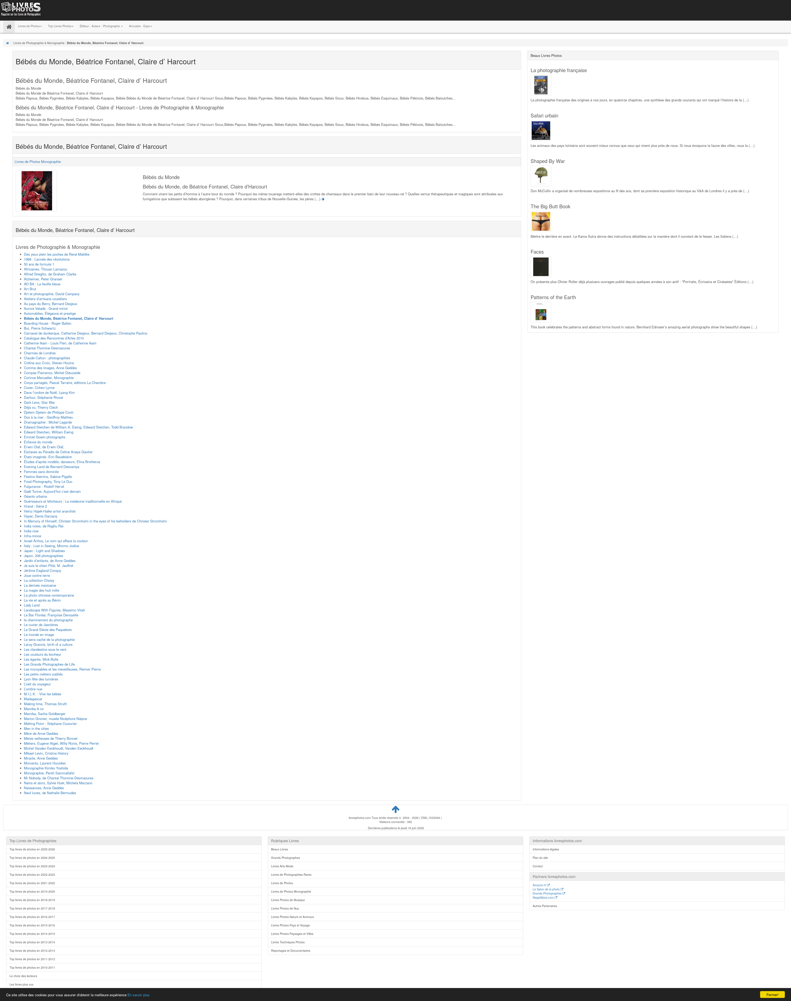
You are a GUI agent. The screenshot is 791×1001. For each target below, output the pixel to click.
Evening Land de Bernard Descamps (51, 466)
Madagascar (33, 698)
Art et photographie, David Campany (52, 293)
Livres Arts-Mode (282, 866)
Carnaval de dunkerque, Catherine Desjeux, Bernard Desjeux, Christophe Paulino (85, 333)
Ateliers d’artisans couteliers (45, 298)
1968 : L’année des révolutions (47, 259)
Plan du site (540, 858)
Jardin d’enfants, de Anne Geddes (49, 560)
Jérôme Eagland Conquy (42, 570)
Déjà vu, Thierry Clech (41, 407)
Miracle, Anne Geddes (41, 758)
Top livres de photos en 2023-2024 (32, 866)
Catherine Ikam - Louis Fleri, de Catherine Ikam (60, 343)
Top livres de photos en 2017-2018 (32, 908)
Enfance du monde (38, 441)
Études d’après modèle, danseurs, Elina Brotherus (62, 461)
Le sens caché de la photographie (49, 639)
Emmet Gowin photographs (44, 436)
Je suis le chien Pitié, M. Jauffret (48, 565)
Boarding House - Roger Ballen (47, 323)
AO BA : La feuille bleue (42, 283)
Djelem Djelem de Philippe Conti (48, 412)
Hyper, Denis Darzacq (40, 516)
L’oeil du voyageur (37, 683)
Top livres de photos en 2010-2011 (32, 967)
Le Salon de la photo (546, 889)
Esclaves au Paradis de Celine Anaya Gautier (58, 451)
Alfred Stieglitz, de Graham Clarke (50, 274)
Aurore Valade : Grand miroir (46, 308)
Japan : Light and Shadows (44, 550)
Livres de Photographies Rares (291, 874)
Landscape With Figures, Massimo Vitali (54, 610)
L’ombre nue (33, 688)
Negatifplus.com (544, 897)
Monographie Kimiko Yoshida (46, 768)
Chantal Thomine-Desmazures (47, 347)
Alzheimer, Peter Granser (43, 278)
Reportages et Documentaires (290, 950)
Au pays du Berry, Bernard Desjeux (50, 303)
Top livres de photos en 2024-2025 (32, 858)
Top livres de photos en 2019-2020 (32, 891)
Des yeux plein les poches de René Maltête (56, 254)
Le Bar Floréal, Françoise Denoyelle (51, 614)
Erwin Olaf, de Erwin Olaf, (44, 446)
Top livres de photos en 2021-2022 (32, 883)
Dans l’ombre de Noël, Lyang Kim (49, 392)
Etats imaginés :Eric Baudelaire (48, 456)
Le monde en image (39, 634)
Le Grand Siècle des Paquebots (48, 629)
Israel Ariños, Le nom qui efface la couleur (56, 540)
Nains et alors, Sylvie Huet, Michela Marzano (58, 782)
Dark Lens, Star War (39, 402)
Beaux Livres (279, 849)
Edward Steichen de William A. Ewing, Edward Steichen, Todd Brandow (78, 427)
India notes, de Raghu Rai (43, 525)
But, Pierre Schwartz (40, 328)
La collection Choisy (39, 580)
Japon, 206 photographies (43, 555)
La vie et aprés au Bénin (42, 600)
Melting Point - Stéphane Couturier (50, 723)
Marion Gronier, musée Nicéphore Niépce (55, 718)
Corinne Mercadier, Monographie (49, 377)
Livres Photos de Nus (285, 908)
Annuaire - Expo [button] (139, 26)
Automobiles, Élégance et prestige (50, 313)
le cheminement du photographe (48, 619)
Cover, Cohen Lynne (39, 387)
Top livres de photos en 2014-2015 (32, 934)
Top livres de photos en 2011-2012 (32, 959)
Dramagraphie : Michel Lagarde (48, 422)
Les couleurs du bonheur (42, 654)
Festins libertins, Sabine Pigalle (48, 476)
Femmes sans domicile (41, 471)
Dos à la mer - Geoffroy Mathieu (48, 417)
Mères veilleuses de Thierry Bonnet (50, 738)
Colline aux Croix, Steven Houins (49, 362)
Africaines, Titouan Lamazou (45, 269)
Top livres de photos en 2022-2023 (32, 874)
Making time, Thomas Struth (45, 703)
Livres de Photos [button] (29, 26)
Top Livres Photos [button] (59, 26)
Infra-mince (32, 535)
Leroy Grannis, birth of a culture (48, 644)
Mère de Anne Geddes (41, 733)
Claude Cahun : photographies (47, 357)
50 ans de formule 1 (39, 264)
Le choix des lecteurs (23, 976)
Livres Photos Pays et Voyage (290, 925)
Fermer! (772, 994)
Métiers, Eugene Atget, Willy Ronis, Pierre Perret (61, 743)
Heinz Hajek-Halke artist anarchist (50, 511)
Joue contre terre (37, 575)
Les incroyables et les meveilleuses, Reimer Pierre (62, 669)
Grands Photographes (285, 858)
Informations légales (546, 849)
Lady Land (32, 605)
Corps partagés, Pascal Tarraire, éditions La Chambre (65, 382)
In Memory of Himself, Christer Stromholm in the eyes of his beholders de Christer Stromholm (95, 521)
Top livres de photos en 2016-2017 (32, 917)
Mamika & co (34, 708)
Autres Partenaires (545, 906)
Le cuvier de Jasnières (41, 624)
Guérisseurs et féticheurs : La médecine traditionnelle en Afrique (73, 501)
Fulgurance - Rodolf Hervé (44, 486)
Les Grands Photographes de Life (49, 664)
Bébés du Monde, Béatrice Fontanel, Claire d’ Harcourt (68, 318)
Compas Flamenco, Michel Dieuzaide (52, 372)
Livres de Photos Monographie (38, 161)
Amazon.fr (540, 885)
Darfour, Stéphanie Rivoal (43, 397)
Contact (538, 866)
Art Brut (30, 288)
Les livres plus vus (21, 984)
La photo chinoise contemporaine (49, 595)
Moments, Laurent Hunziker (45, 763)
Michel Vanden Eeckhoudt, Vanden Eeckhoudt (58, 748)
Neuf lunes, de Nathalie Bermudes (50, 792)
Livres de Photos (282, 883)
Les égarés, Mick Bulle (41, 659)
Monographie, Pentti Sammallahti (49, 772)
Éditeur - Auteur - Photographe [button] (100, 26)
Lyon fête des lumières (41, 679)
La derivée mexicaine (40, 585)
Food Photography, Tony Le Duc (48, 481)
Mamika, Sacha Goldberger (45, 713)
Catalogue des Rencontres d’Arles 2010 (54, 338)
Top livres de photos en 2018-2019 (32, 900)
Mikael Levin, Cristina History (46, 753)
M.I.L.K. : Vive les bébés (42, 693)
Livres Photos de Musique (288, 900)
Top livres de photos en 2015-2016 (32, 925)
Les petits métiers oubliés (43, 674)
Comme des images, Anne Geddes (50, 367)
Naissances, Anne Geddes (44, 787)
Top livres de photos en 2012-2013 (32, 950)
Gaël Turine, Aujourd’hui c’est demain (52, 491)
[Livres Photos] (20, 10)
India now (31, 530)
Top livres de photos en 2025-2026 (32, 849)
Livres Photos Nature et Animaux (292, 917)
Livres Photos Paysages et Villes (292, 934)
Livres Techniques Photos (288, 942)
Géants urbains (35, 496)
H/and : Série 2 (35, 506)
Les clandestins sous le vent (45, 649)
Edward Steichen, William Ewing (48, 432)
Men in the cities (36, 728)
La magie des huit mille (41, 590)
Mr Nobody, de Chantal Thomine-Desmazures (58, 777)
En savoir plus (139, 994)
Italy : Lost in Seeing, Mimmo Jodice (51, 545)
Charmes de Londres (40, 352)
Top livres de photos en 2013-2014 (32, 942)
